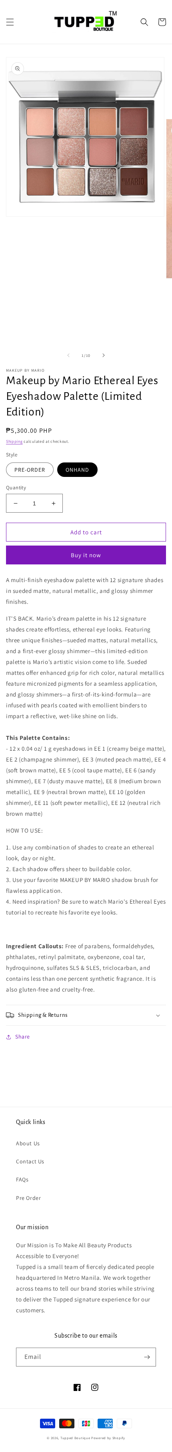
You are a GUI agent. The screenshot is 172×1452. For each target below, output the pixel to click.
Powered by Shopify (108, 1438)
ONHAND (77, 469)
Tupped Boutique (75, 1438)
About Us (28, 1143)
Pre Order (28, 1198)
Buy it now (86, 555)
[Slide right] (103, 355)
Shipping (14, 441)
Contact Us (30, 1161)
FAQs (22, 1179)
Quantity (16, 487)
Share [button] (22, 1036)
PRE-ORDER (29, 469)
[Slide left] (68, 355)
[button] (10, 22)
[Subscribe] (147, 1357)
